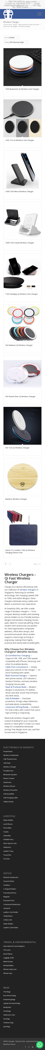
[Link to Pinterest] (36, 1047)
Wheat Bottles (8, 965)
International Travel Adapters (14, 946)
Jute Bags (6, 1026)
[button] (39, 1044)
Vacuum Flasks (8, 881)
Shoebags (7, 1011)
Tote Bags (7, 992)
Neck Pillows (7, 954)
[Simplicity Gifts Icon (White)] (18, 14)
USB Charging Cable (10, 798)
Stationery (7, 847)
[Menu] (38, 13)
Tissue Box (7, 855)
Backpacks (7, 1007)
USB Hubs (7, 763)
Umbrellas (7, 836)
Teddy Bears (8, 916)
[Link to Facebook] (25, 1047)
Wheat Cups (7, 973)
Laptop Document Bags (11, 1003)
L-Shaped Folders (9, 889)
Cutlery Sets (7, 920)
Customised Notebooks (11, 904)
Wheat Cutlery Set (9, 969)
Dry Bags (6, 1019)
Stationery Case (9, 1015)
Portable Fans (8, 771)
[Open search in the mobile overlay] (31, 13)
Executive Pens (8, 900)
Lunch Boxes (8, 824)
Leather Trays (8, 851)
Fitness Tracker (8, 778)
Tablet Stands (8, 802)
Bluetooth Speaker (10, 774)
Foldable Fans (8, 839)
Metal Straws (8, 961)
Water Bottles (8, 820)
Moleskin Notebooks (10, 877)
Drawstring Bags (9, 999)
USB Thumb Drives (10, 759)
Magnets (6, 897)
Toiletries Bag (8, 1022)
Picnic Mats (7, 828)
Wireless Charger (9, 767)
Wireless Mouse (9, 786)
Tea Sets (6, 859)
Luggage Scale (8, 958)
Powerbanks (8, 751)
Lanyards (6, 908)
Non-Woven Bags (9, 995)
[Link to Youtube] (32, 1047)
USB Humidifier (8, 794)
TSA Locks (7, 950)
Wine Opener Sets (10, 843)
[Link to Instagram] (29, 1047)
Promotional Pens (9, 893)
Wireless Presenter (10, 790)
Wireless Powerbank (10, 755)
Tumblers (6, 885)
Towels (6, 832)
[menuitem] (38, 13)
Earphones (7, 782)
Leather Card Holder (10, 912)
